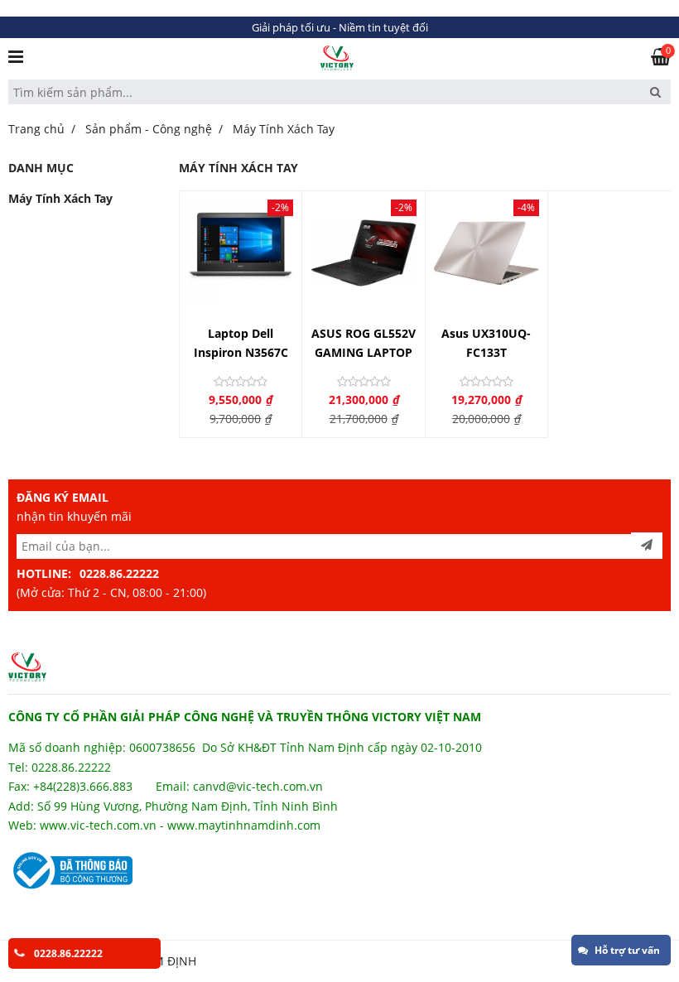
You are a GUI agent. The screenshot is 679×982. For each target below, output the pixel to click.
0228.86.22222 (119, 573)
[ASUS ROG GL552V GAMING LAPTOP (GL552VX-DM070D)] (363, 253)
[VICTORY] (336, 57)
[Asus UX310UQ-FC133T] (486, 253)
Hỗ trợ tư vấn (627, 950)
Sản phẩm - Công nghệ (148, 129)
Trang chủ (36, 129)
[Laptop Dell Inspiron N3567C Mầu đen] (240, 253)
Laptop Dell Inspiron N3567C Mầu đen (241, 352)
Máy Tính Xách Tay (284, 129)
